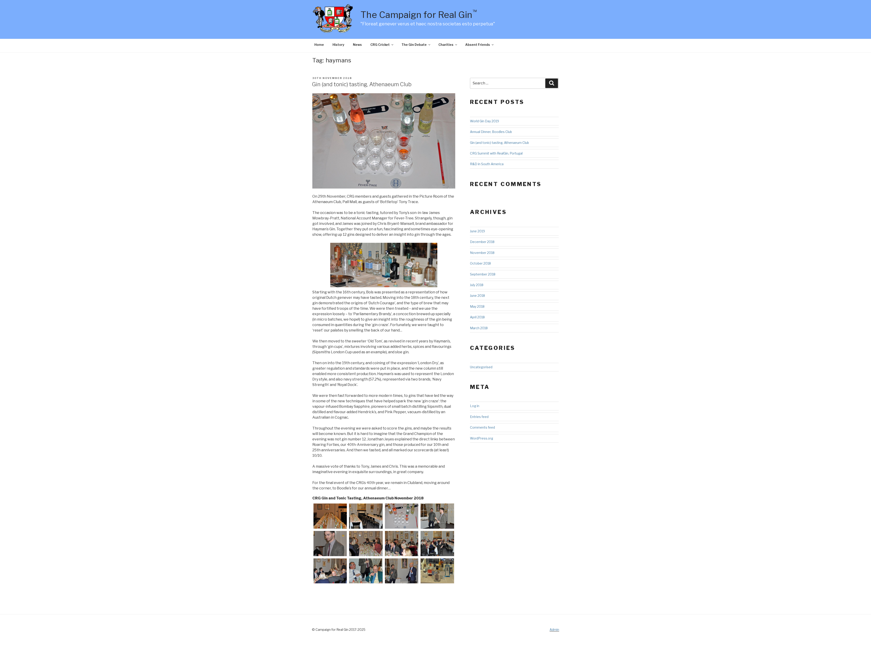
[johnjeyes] (401, 571)
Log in (474, 406)
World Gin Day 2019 (484, 121)
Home (319, 45)
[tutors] (437, 516)
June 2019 (477, 231)
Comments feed (482, 427)
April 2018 (477, 317)
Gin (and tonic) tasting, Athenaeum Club (361, 84)
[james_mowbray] (330, 543)
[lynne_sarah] (365, 543)
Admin (554, 629)
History (338, 45)
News (357, 45)
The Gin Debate (414, 45)
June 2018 (477, 295)
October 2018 (480, 263)
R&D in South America (487, 164)
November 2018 (482, 253)
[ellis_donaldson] (365, 571)
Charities (445, 45)
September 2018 (482, 274)
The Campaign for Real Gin (418, 14)
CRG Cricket (380, 45)
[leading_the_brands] (437, 571)
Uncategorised (481, 367)
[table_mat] (401, 516)
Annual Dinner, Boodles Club (491, 132)
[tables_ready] (365, 516)
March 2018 (479, 328)
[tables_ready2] (330, 516)
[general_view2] (330, 571)
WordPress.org (481, 438)
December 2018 (482, 242)
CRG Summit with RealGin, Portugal (496, 153)
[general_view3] (437, 543)
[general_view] (401, 543)
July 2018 (476, 285)
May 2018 (477, 306)
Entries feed (479, 417)
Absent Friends (477, 45)
